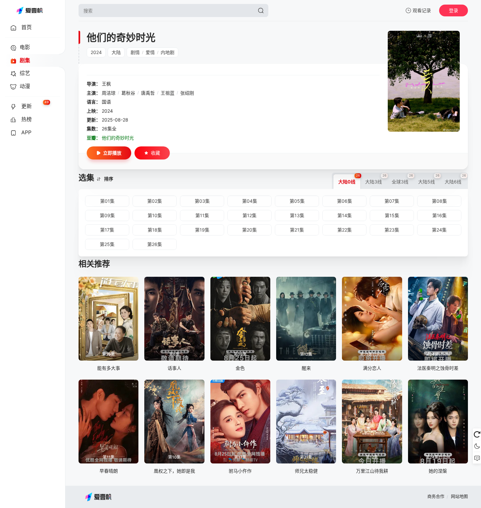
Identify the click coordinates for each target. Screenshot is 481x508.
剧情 (135, 52)
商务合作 (435, 496)
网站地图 (459, 496)
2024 (96, 52)
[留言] (477, 458)
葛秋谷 (128, 93)
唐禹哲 (148, 93)
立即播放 (112, 153)
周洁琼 (109, 93)
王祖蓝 (167, 93)
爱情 (150, 52)
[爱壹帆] (29, 10)
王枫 (106, 83)
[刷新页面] (477, 434)
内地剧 (167, 52)
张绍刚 (187, 93)
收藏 (155, 153)
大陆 (116, 52)
